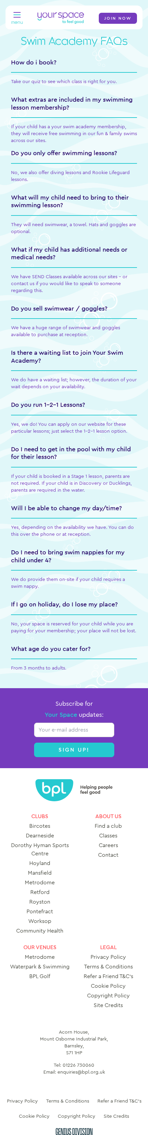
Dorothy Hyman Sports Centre (40, 849)
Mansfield (40, 873)
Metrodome (40, 882)
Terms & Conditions (108, 967)
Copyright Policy (108, 995)
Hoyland (39, 863)
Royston (39, 902)
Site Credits (108, 1005)
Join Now (117, 18)
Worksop (39, 921)
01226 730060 (78, 1065)
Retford (40, 892)
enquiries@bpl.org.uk (81, 1072)
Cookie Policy (108, 986)
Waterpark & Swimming (40, 967)
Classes (108, 835)
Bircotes (39, 826)
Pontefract (40, 911)
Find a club (108, 826)
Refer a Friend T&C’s (108, 976)
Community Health (39, 931)
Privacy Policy (108, 957)
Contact (108, 855)
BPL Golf (39, 976)
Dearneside (40, 835)
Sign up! (74, 750)
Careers (108, 845)
